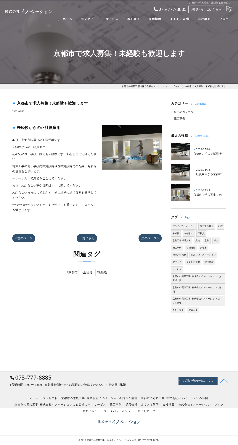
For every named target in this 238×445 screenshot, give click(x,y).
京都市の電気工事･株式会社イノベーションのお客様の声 (197, 278)
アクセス (177, 262)
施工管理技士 (206, 226)
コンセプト (178, 310)
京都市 (203, 247)
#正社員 (87, 272)
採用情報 (209, 262)
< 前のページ (24, 238)
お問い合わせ (179, 255)
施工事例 (179, 118)
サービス (177, 269)
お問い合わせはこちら (206, 9)
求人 (216, 240)
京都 (207, 240)
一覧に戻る (86, 238)
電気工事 (193, 310)
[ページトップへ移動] (224, 380)
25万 (220, 226)
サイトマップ (146, 411)
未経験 (176, 233)
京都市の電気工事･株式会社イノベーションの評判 (197, 289)
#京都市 (72, 272)
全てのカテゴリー (185, 112)
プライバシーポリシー (184, 226)
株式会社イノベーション (203, 255)
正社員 (201, 233)
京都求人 (188, 233)
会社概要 (190, 247)
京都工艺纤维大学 (182, 240)
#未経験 (101, 272)
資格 (197, 240)
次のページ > (150, 238)
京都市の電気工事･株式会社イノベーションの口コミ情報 (197, 300)
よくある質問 (193, 262)
